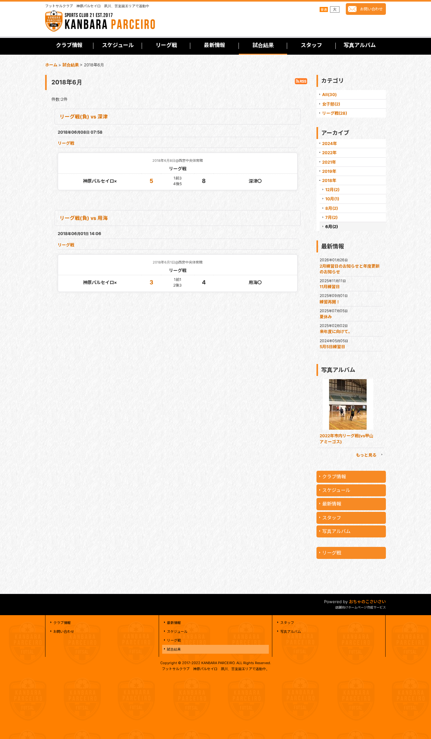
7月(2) (331, 217)
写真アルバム (336, 531)
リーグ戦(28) (334, 113)
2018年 (329, 180)
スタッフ (331, 518)
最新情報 (331, 504)
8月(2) (331, 208)
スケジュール (336, 490)
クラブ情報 (334, 477)
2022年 (329, 152)
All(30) (329, 94)
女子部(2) (331, 103)
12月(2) (332, 189)
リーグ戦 (66, 143)
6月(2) (331, 226)
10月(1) (332, 198)
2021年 (329, 162)
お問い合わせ (371, 9)
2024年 (329, 143)
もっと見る (366, 454)
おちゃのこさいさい (367, 601)
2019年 (329, 171)
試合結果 (174, 649)
